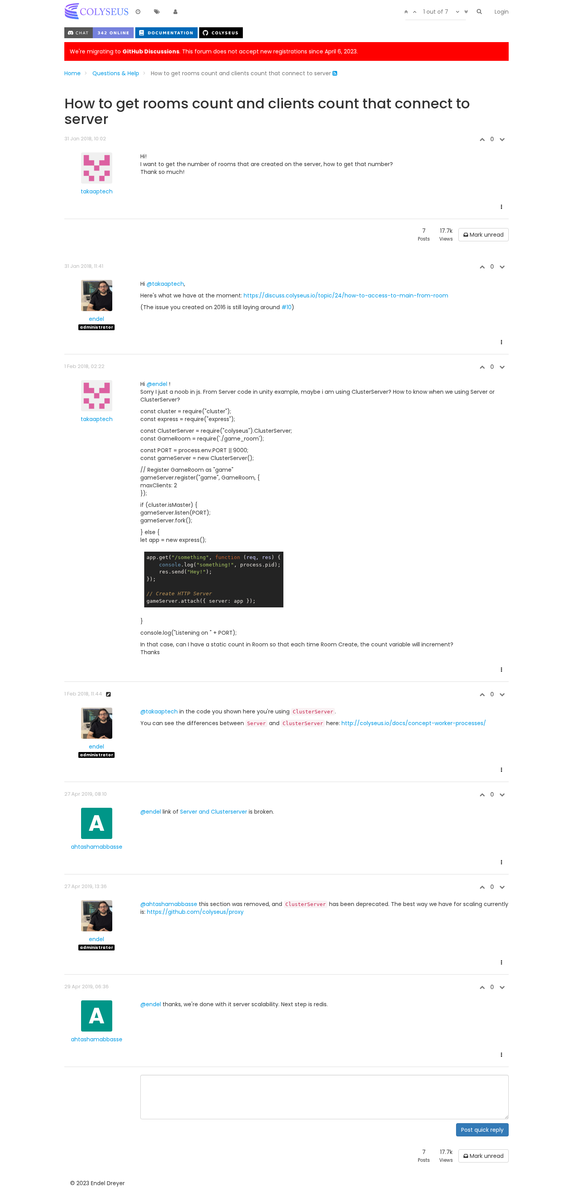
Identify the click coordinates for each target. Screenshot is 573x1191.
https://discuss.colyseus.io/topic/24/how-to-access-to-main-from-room (346, 295)
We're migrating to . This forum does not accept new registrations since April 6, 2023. (214, 51)
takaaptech (97, 191)
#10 (286, 307)
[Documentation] (167, 32)
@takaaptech (165, 284)
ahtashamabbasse (96, 847)
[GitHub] (221, 32)
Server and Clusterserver (213, 812)
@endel (157, 384)
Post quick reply (482, 1130)
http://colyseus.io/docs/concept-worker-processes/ (413, 723)
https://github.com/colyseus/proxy (195, 912)
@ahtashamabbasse (168, 904)
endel (96, 319)
